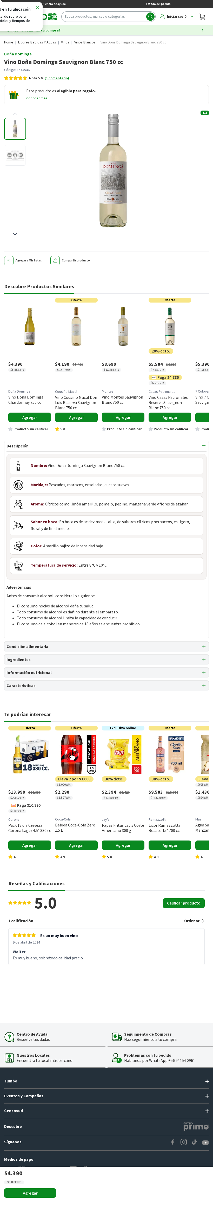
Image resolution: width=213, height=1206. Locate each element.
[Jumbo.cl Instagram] (183, 1142)
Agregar (30, 1193)
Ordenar (191, 921)
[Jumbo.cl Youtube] (205, 1142)
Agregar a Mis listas (29, 260)
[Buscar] (150, 16)
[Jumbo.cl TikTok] (194, 1142)
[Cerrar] (37, 8)
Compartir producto (76, 260)
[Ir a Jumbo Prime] (196, 1126)
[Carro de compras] (202, 16)
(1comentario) (57, 78)
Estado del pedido (158, 4)
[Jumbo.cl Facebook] (172, 1142)
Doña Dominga (18, 54)
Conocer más (36, 98)
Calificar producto (184, 903)
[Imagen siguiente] (15, 234)
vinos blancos (85, 42)
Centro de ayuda (54, 4)
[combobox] (108, 16)
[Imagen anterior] (15, 114)
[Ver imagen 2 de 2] (15, 155)
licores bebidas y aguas (37, 42)
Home (8, 42)
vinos (65, 42)
